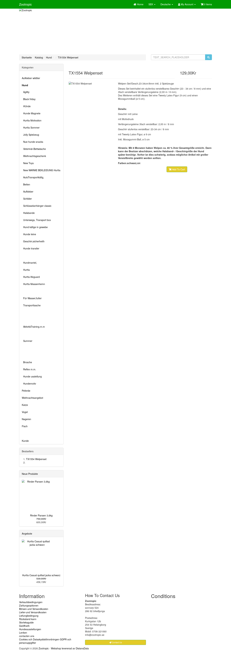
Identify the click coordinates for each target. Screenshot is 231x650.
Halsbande (28, 213)
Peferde (26, 390)
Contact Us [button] (116, 642)
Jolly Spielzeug (30, 134)
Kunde (25, 440)
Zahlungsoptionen (28, 605)
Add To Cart (178, 169)
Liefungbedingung (28, 615)
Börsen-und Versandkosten (33, 609)
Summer (27, 341)
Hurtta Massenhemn (33, 284)
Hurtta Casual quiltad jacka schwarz (41, 575)
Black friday (29, 99)
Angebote (27, 533)
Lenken (23, 632)
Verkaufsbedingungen (30, 602)
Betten (26, 184)
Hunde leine (29, 234)
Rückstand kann (27, 619)
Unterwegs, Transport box (36, 220)
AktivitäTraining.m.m (33, 326)
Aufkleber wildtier (31, 78)
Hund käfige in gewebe (35, 227)
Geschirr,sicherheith (33, 241)
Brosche (27, 362)
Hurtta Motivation (31, 120)
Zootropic (25, 4)
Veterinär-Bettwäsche (34, 149)
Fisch (25, 426)
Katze (25, 405)
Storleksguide (26, 622)
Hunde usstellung (32, 376)
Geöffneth (24, 625)
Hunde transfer (30, 248)
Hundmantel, (29, 262)
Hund (49, 57)
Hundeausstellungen (30, 629)
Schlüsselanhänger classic (36, 205)
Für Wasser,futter (32, 298)
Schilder (27, 198)
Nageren (26, 419)
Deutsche (165, 4)
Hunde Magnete (31, 113)
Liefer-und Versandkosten (33, 612)
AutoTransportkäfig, (33, 177)
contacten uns (26, 636)
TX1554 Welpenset (68, 57)
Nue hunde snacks (32, 141)
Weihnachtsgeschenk (34, 156)
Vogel (25, 412)
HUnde (26, 106)
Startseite (27, 57)
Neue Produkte (30, 473)
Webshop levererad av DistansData (70, 648)
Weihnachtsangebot (32, 397)
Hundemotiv (29, 383)
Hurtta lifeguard (31, 277)
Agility (25, 92)
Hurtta (26, 269)
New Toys (28, 163)
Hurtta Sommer (31, 127)
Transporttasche (31, 305)
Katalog (39, 57)
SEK (151, 4)
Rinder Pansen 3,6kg (41, 515)
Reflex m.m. (29, 369)
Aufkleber (27, 191)
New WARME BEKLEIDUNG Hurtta (41, 170)
